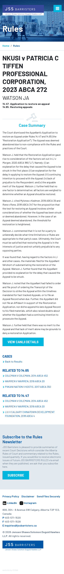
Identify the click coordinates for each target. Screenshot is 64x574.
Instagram (29, 502)
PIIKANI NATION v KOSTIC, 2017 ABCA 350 (28, 386)
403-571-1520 (13, 517)
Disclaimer (27, 496)
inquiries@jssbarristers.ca (21, 525)
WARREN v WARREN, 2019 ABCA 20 (25, 381)
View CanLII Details (23, 342)
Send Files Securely (48, 496)
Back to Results (13, 361)
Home (5, 45)
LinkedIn (12, 502)
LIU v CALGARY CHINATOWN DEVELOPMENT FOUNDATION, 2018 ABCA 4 (30, 413)
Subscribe (16, 475)
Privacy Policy (10, 496)
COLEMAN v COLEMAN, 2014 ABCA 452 (26, 375)
